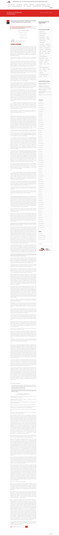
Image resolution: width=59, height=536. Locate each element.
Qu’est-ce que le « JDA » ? (11, 4)
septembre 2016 (42, 208)
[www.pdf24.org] (11, 526)
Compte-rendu (48, 44)
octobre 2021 (41, 126)
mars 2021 (41, 139)
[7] (18, 55)
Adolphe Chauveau (41, 31)
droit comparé (44, 51)
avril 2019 (41, 172)
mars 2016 (41, 217)
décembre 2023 (42, 107)
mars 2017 (41, 196)
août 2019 (41, 168)
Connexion (41, 233)
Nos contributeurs (19, 4)
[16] (27, 377)
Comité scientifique (41, 44)
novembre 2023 (42, 109)
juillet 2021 (41, 132)
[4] (33, 54)
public (40, 65)
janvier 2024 (41, 105)
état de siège (45, 76)
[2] (10, 399)
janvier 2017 (41, 200)
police (45, 63)
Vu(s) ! (24, 6)
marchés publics (41, 60)
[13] (25, 155)
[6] (14, 55)
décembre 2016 (42, 202)
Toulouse (45, 70)
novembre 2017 (42, 183)
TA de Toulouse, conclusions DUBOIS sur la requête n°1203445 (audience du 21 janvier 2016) (23, 21)
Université (40, 76)
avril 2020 (41, 153)
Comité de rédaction (42, 42)
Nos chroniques (31, 4)
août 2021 (41, 130)
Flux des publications (42, 235)
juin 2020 (41, 149)
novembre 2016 (42, 204)
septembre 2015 (42, 227)
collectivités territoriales (42, 40)
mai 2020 (41, 151)
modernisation (47, 60)
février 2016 (41, 219)
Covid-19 (9, 6)
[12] (17, 148)
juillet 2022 (41, 115)
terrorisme (40, 70)
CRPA (40, 51)
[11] (32, 87)
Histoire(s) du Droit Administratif (41, 4)
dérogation (49, 51)
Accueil (41, 12)
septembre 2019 (42, 166)
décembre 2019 (42, 160)
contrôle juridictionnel (48, 49)
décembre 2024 (42, 103)
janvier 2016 (41, 221)
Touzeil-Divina (41, 72)
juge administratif (41, 58)
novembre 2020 (42, 143)
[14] (28, 167)
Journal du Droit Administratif (43, 56)
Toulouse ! (48, 4)
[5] (10, 55)
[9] (10, 435)
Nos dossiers (25, 4)
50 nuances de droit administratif (17, 6)
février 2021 (41, 141)
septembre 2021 (42, 128)
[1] (13, 54)
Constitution (41, 47)
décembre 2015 (42, 223)
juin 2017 (41, 191)
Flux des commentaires (43, 237)
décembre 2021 (42, 122)
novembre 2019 (42, 162)
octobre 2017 (41, 185)
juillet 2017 (41, 189)
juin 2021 (41, 134)
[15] (20, 168)
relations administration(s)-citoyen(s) (44, 67)
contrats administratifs (47, 47)
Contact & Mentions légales (46, 6)
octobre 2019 (41, 164)
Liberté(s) (46, 58)
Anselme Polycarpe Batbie (42, 33)
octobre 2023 (41, 111)
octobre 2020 (41, 145)
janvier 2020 (41, 158)
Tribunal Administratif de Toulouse (43, 74)
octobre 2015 (41, 225)
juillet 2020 (41, 147)
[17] (22, 378)
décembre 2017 (42, 181)
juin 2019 (41, 170)
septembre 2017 (42, 187)
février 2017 (41, 198)
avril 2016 (41, 215)
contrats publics (41, 49)
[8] (24, 79)
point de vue (41, 63)
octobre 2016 (41, 206)
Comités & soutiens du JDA (37, 6)
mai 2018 (41, 177)
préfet (48, 63)
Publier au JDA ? (29, 6)
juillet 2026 (41, 101)
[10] (12, 87)
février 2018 (41, 179)
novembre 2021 (42, 124)
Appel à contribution (42, 35)
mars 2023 (41, 113)
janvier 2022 (41, 120)
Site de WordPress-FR (42, 239)
